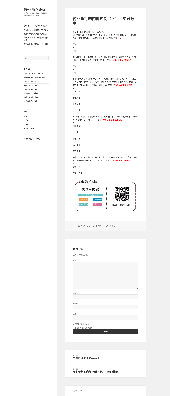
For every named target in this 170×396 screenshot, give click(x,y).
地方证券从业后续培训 (32, 81)
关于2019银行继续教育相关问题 (35, 34)
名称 (74, 293)
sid (90, 226)
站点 (74, 314)
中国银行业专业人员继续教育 (34, 74)
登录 (25, 116)
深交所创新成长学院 (31, 93)
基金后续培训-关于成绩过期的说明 (36, 30)
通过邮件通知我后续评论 (83, 324)
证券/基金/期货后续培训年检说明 (35, 26)
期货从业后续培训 (30, 89)
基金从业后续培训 (30, 85)
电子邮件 (76, 303)
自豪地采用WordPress (81, 391)
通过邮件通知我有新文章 (83, 328)
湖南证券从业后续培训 (32, 97)
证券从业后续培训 (30, 101)
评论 (27, 124)
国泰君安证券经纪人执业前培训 (35, 77)
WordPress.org (29, 128)
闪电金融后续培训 (34, 9)
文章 (27, 120)
